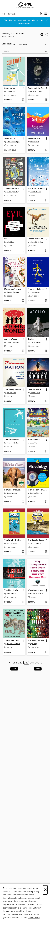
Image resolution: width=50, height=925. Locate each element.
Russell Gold (11, 91)
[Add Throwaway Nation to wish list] (22, 401)
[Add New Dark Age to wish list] (46, 150)
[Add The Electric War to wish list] (22, 602)
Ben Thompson (12, 543)
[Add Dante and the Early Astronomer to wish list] (46, 100)
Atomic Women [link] (10, 339)
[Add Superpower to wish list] (22, 100)
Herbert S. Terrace (36, 594)
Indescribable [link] (33, 440)
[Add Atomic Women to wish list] (22, 351)
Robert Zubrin (35, 393)
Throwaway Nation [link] (12, 389)
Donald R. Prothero (13, 644)
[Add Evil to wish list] (22, 250)
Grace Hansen (12, 493)
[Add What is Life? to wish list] (22, 150)
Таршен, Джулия (13, 292)
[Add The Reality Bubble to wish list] (46, 652)
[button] (41, 35)
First (14, 669)
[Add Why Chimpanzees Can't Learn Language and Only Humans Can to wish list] (46, 602)
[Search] (3, 14)
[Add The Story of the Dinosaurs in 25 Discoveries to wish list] (22, 652)
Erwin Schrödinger (13, 142)
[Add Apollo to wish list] (46, 351)
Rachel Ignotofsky (13, 192)
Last (37, 669)
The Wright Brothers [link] (13, 540)
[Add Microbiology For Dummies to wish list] (46, 501)
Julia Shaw (10, 242)
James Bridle (34, 142)
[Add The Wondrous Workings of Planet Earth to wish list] (22, 200)
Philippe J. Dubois (13, 443)
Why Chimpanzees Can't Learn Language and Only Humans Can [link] (36, 590)
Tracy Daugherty (36, 91)
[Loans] (40, 14)
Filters (6, 51)
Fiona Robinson (35, 192)
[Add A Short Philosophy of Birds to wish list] (22, 451)
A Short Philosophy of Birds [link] (13, 440)
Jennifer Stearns (36, 493)
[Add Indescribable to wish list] (46, 451)
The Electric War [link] (11, 590)
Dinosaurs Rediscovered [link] (36, 239)
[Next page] (41, 662)
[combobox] (19, 14)
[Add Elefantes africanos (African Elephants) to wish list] (22, 501)
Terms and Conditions (12, 891)
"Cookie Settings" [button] (33, 908)
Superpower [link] (9, 88)
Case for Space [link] (34, 389)
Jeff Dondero (11, 393)
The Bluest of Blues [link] (36, 189)
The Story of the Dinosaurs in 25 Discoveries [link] (13, 640)
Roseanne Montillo (13, 343)
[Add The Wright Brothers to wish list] (22, 552)
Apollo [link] (31, 339)
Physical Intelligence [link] (36, 289)
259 (20, 662)
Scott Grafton (34, 292)
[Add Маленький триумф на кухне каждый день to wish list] (22, 301)
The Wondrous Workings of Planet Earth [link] (13, 189)
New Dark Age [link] (34, 138)
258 (15, 662)
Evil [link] (6, 239)
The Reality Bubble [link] (36, 640)
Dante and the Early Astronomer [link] (36, 88)
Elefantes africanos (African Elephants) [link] (13, 490)
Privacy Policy (33, 891)
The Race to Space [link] (36, 540)
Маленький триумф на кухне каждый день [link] (13, 289)
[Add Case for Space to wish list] (46, 401)
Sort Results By (8, 44)
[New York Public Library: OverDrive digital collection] (25, 5)
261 (32, 662)
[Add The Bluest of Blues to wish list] (46, 200)
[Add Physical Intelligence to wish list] (46, 301)
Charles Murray (35, 343)
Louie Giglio (34, 443)
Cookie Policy (34, 917)
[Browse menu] (45, 14)
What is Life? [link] (9, 138)
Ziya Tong (33, 644)
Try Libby (8, 20)
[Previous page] (10, 662)
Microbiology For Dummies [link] (36, 490)
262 (37, 662)
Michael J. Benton (36, 242)
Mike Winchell (12, 594)
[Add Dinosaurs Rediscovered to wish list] (46, 250)
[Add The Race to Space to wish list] (46, 552)
